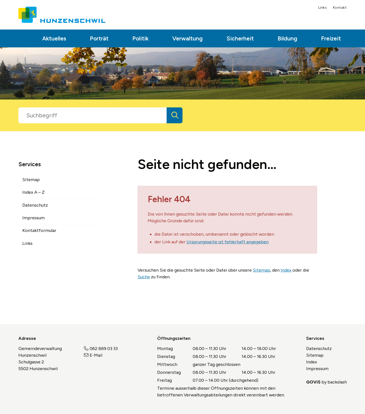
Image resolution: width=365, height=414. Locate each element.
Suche (144, 277)
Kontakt (340, 7)
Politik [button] (140, 38)
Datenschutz (35, 205)
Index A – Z (33, 192)
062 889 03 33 (104, 348)
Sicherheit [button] (240, 38)
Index (286, 270)
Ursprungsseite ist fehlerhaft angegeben (227, 242)
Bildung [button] (287, 38)
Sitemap (261, 270)
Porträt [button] (99, 38)
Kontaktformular (39, 230)
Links (322, 7)
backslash (337, 382)
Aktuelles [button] (54, 38)
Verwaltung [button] (187, 38)
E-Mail (96, 355)
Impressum (33, 218)
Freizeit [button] (331, 38)
